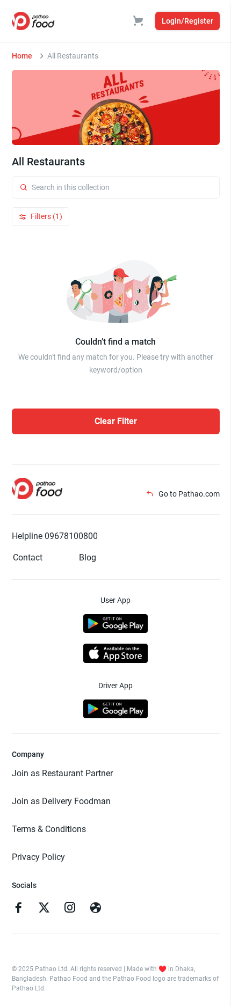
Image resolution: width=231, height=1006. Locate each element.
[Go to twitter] (44, 908)
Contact (27, 557)
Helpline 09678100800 (55, 536)
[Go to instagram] (69, 908)
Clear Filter (116, 421)
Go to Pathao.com (188, 494)
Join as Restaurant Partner (62, 773)
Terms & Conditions (49, 829)
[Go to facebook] (18, 908)
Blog (87, 557)
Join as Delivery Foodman (61, 801)
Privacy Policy (38, 857)
